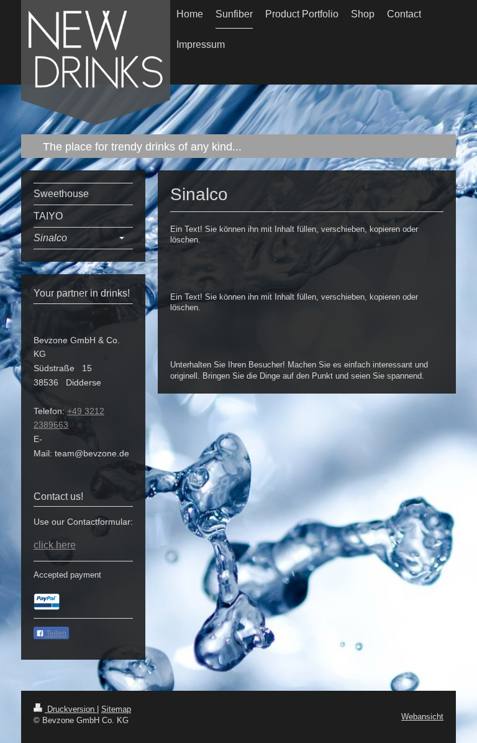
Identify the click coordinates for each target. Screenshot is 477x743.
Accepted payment (67, 574)
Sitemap (116, 709)
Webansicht (422, 716)
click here (55, 545)
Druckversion (71, 709)
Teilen (55, 633)
